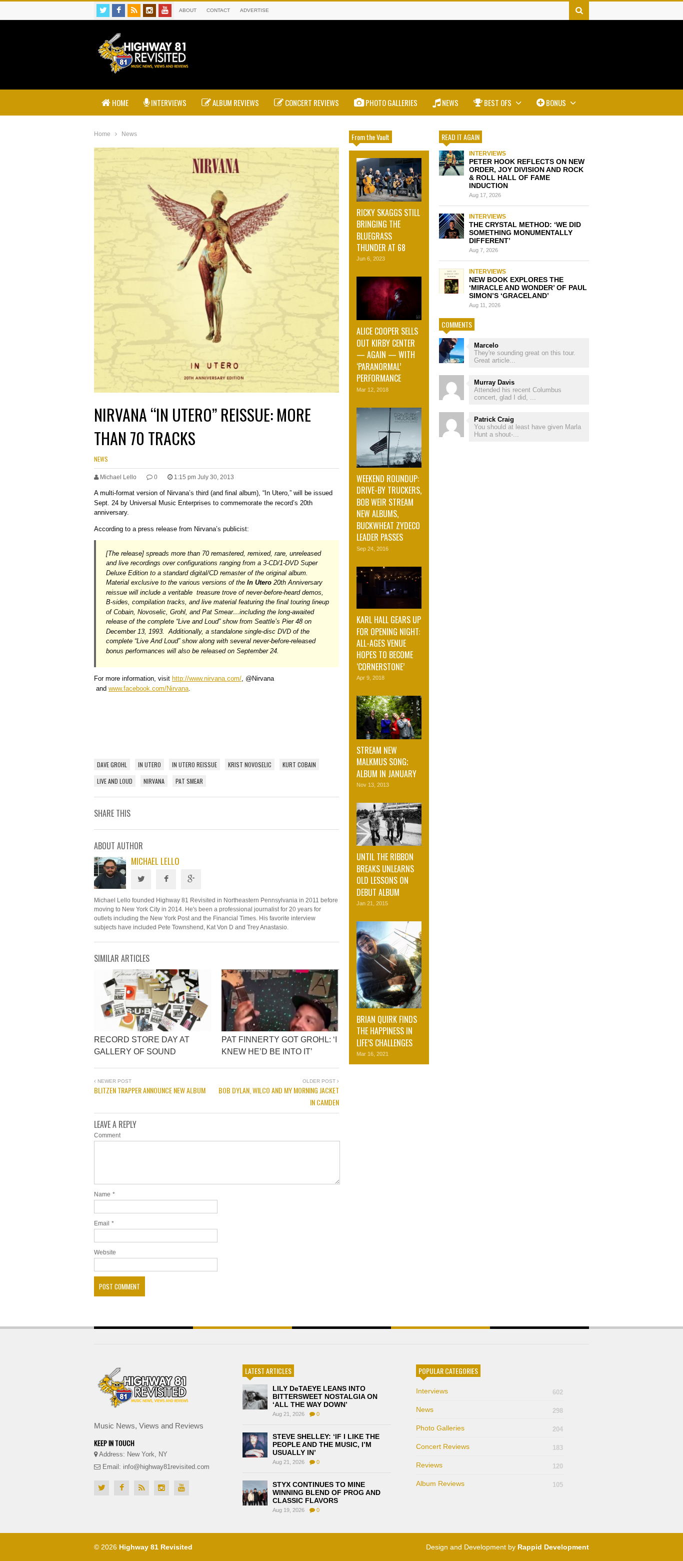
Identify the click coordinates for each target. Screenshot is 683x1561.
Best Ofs (497, 102)
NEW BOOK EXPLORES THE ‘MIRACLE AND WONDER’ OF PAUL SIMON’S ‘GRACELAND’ (528, 288)
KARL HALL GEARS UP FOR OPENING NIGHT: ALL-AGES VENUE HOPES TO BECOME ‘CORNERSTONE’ (388, 643)
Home (119, 102)
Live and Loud (114, 781)
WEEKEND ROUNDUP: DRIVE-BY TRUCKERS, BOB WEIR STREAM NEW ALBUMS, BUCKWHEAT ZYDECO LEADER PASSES (389, 508)
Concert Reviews (311, 102)
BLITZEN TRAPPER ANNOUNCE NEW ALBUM (150, 1090)
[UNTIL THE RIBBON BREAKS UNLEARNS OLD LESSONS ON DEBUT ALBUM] (389, 824)
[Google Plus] (191, 879)
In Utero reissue (194, 764)
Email (102, 1223)
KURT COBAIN (299, 764)
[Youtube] (165, 10)
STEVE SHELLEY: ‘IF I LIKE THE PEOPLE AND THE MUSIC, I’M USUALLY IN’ (326, 1444)
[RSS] (134, 10)
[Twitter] (103, 10)
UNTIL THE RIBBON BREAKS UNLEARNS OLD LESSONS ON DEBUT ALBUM (385, 874)
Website (105, 1252)
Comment (107, 1135)
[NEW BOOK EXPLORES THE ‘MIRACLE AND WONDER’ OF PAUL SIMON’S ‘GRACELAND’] (451, 281)
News (449, 102)
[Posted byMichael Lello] (110, 886)
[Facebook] (118, 10)
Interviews (168, 102)
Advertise (254, 10)
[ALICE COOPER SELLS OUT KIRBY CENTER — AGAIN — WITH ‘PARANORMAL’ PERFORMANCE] (389, 298)
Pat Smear (189, 781)
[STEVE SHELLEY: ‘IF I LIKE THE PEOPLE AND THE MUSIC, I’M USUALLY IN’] (255, 1444)
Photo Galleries (391, 102)
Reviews (489, 1465)
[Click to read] (153, 1000)
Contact (218, 10)
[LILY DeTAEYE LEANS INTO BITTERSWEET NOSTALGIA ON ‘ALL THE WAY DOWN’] (255, 1396)
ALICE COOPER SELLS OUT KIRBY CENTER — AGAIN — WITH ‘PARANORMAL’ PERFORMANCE (387, 354)
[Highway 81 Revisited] (143, 68)
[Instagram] (149, 10)
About (187, 10)
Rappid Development (553, 1547)
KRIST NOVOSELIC (250, 764)
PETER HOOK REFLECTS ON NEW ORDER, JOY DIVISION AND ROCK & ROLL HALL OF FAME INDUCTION (526, 174)
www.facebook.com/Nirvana (148, 688)
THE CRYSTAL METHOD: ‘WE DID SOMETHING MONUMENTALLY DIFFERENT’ (525, 233)
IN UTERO (149, 764)
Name (102, 1194)
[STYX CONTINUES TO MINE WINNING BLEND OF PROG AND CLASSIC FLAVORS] (255, 1492)
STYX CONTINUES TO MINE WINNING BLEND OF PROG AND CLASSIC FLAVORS (326, 1492)
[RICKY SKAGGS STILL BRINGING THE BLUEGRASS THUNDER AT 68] (389, 180)
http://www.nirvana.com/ (207, 678)
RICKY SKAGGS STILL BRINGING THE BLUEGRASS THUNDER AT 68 (388, 230)
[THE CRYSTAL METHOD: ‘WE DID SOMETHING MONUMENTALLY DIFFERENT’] (451, 226)
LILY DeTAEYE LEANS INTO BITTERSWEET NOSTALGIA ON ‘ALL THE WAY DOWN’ (325, 1396)
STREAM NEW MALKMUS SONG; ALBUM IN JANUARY (386, 762)
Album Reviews (235, 102)
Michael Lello (155, 861)
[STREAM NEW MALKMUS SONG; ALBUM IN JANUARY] (389, 717)
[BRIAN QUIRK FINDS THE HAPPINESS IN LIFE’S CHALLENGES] (389, 964)
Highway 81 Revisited (155, 1547)
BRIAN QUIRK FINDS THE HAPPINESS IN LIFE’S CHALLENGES (386, 1031)
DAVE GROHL (112, 764)
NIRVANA (154, 781)
